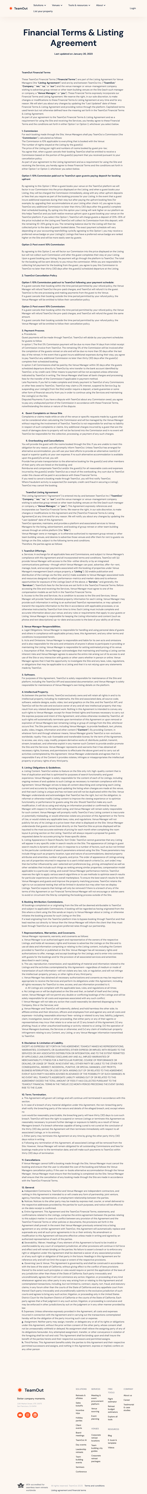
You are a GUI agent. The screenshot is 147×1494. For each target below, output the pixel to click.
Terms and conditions (95, 1485)
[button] (40, 5)
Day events (81, 1444)
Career (127, 1400)
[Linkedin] (35, 1415)
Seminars (80, 1467)
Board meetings (80, 1434)
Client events (79, 1426)
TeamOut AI (81, 1440)
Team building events (79, 1459)
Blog (110, 1435)
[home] (18, 8)
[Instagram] (27, 1415)
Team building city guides (97, 1448)
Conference (81, 1471)
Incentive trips (80, 1411)
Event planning (95, 1417)
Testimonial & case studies (129, 1407)
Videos (111, 1447)
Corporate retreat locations (96, 1438)
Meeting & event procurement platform (97, 1399)
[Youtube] (20, 1415)
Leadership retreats (81, 1450)
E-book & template (112, 1441)
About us (128, 1395)
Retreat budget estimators (113, 1409)
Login (133, 8)
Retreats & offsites (81, 1397)
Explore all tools (112, 1418)
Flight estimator (112, 1400)
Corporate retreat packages (96, 1458)
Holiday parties (79, 1419)
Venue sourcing (95, 1410)
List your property (43, 11)
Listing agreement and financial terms (68, 1490)
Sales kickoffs (79, 1404)
